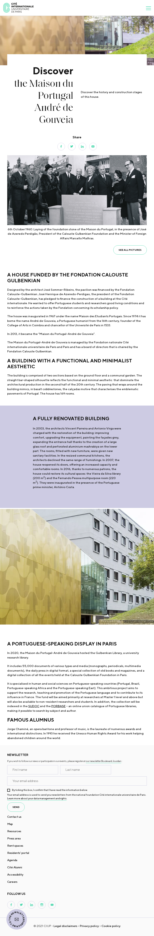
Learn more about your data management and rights (37, 798)
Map (10, 824)
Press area (14, 838)
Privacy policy (89, 926)
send (15, 807)
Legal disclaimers (65, 926)
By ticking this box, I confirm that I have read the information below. (50, 789)
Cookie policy (111, 926)
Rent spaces (15, 845)
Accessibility (15, 874)
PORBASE (58, 706)
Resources (14, 831)
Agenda (12, 860)
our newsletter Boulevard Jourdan (103, 761)
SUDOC (33, 706)
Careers (12, 881)
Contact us (14, 816)
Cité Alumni (14, 867)
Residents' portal (18, 852)
